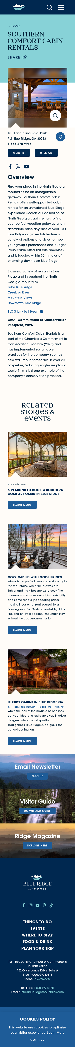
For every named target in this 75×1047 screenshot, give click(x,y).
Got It (35, 1039)
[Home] (18, 7)
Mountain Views (20, 298)
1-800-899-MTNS (44, 988)
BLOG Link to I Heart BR (25, 311)
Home (16, 26)
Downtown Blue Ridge (24, 303)
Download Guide (37, 811)
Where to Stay (37, 935)
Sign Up (37, 776)
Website (19, 153)
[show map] (60, 136)
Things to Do (37, 922)
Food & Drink (37, 941)
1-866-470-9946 (19, 144)
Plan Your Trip (37, 948)
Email (48, 153)
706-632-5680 (42, 979)
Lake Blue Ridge (20, 287)
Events (37, 928)
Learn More (55, 1032)
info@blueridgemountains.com (42, 992)
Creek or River (18, 292)
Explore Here (37, 845)
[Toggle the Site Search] (50, 7)
